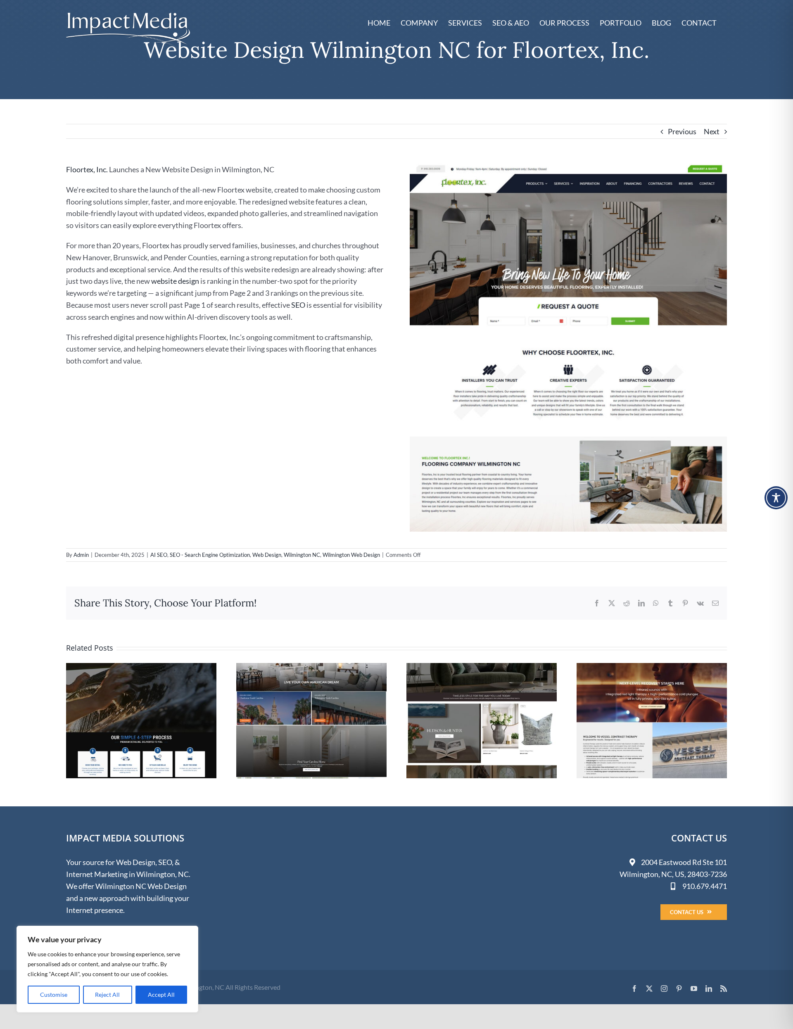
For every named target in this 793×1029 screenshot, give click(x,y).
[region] (107, 969)
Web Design (266, 554)
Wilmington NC (302, 554)
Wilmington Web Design (351, 554)
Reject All (107, 994)
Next (711, 131)
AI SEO (158, 554)
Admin (81, 554)
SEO (298, 304)
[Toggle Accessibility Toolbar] (776, 498)
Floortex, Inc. (87, 169)
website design (175, 280)
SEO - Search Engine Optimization (210, 554)
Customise (53, 994)
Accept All (161, 994)
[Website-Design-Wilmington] (568, 167)
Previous (682, 131)
